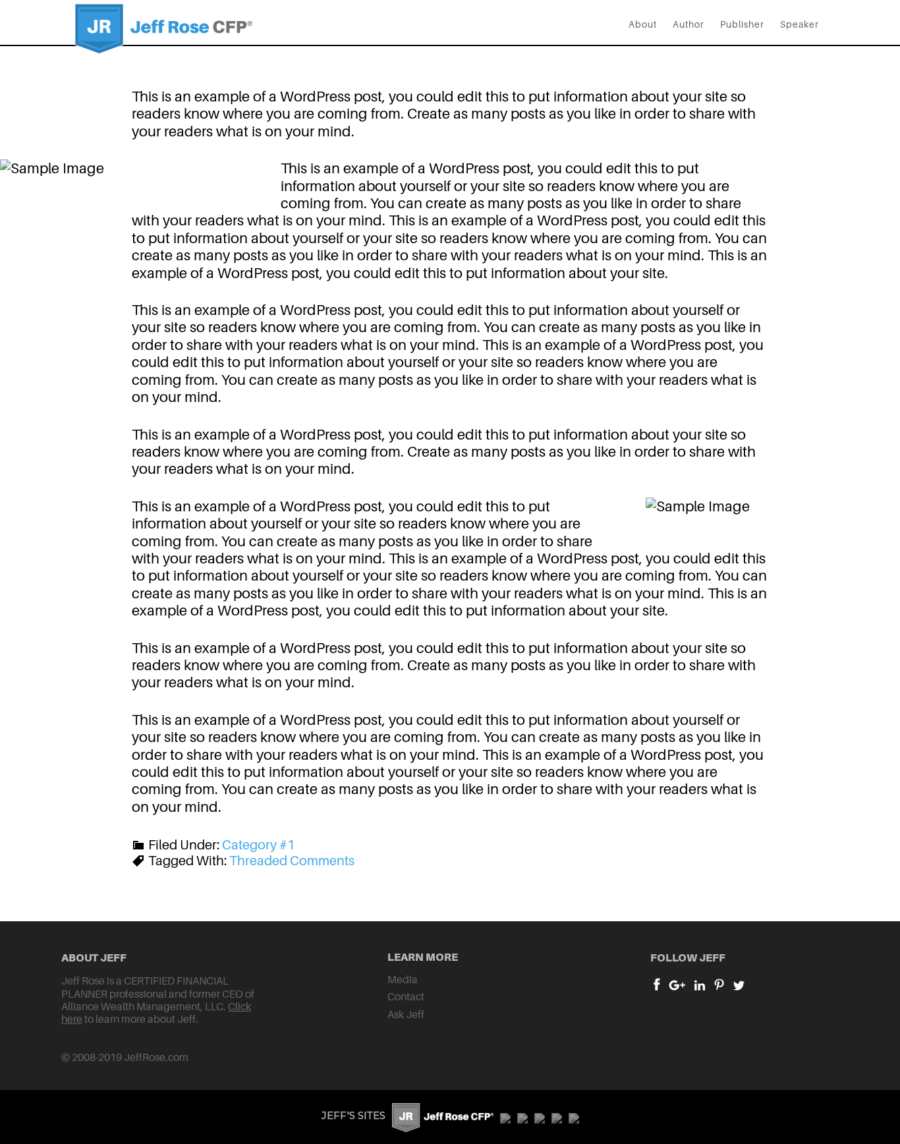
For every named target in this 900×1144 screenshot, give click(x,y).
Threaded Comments (291, 861)
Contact (405, 996)
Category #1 (258, 845)
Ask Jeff (405, 1014)
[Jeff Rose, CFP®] (163, 43)
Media (402, 979)
